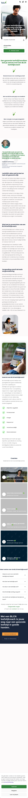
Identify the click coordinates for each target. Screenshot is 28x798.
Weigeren (14, 790)
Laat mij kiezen (14, 794)
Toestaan (14, 786)
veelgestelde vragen (14, 606)
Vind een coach (15, 50)
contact (14, 609)
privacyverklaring (8, 782)
